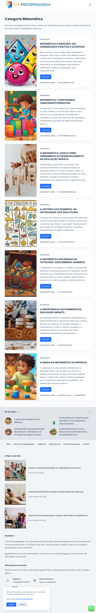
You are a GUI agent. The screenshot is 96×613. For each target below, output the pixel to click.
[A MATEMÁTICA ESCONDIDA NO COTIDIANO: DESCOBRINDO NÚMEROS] (21, 273)
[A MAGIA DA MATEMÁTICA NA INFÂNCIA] (21, 376)
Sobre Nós (42, 444)
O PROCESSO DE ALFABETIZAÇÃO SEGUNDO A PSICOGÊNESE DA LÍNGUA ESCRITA (74, 421)
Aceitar (11, 604)
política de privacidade (24, 599)
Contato (86, 444)
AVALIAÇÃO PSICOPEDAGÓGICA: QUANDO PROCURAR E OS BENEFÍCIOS (57, 516)
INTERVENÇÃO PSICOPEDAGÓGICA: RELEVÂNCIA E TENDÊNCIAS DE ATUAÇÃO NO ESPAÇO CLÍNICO (29, 432)
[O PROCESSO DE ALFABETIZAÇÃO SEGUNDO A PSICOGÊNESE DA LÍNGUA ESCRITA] (53, 421)
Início (8, 444)
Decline (22, 604)
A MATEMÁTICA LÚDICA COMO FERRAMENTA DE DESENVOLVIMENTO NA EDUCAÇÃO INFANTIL (62, 156)
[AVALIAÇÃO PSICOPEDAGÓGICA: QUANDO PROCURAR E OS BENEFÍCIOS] (15, 518)
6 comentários (79, 395)
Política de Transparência (24, 444)
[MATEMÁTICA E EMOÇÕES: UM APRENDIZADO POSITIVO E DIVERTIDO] (21, 61)
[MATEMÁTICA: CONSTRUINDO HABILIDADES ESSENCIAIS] (21, 115)
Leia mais (46, 77)
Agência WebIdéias (47, 582)
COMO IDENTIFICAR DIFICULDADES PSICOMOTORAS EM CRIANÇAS (55, 492)
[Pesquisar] (87, 4)
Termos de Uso (54, 444)
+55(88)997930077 (21, 582)
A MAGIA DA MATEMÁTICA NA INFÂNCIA (63, 362)
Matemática (45, 39)
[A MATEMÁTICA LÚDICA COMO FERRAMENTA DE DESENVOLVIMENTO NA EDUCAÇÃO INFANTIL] (21, 170)
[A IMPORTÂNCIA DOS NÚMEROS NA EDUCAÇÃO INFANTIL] (21, 325)
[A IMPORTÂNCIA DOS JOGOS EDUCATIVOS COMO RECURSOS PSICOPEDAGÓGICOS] (53, 431)
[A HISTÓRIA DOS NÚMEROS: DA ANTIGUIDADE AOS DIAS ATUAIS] (21, 223)
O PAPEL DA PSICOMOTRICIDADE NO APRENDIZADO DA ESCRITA (54, 468)
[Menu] (90, 5)
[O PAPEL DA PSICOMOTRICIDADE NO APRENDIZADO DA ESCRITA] (15, 470)
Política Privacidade (71, 444)
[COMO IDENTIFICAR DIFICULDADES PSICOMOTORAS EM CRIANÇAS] (15, 494)
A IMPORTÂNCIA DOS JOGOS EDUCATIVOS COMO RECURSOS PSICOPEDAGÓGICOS (73, 432)
